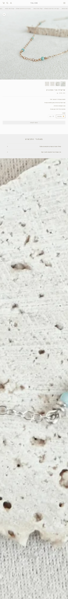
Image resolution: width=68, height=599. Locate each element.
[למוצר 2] (57, 84)
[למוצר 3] (52, 84)
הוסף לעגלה (34, 122)
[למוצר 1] (63, 84)
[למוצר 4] (47, 84)
